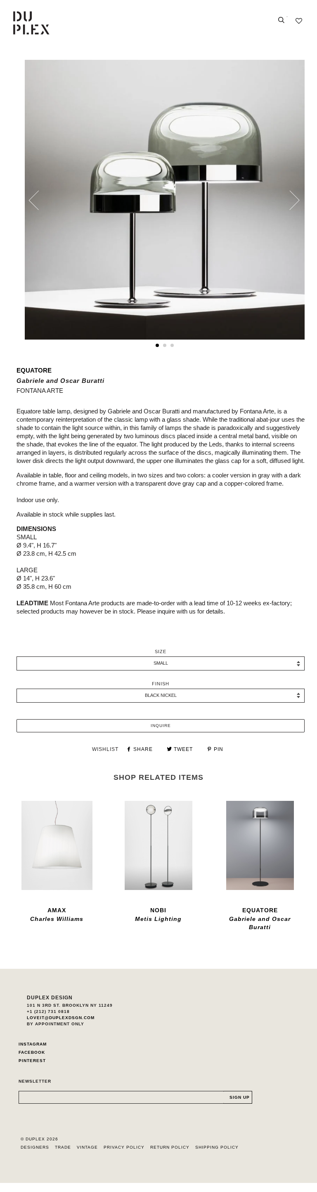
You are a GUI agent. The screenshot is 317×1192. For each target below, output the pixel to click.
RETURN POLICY (169, 1147)
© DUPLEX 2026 (39, 1139)
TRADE (63, 1147)
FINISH (160, 683)
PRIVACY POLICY (124, 1147)
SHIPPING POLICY (217, 1147)
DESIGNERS (35, 1147)
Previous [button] (39, 200)
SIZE (160, 651)
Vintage (87, 1147)
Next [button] (289, 200)
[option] (165, 200)
